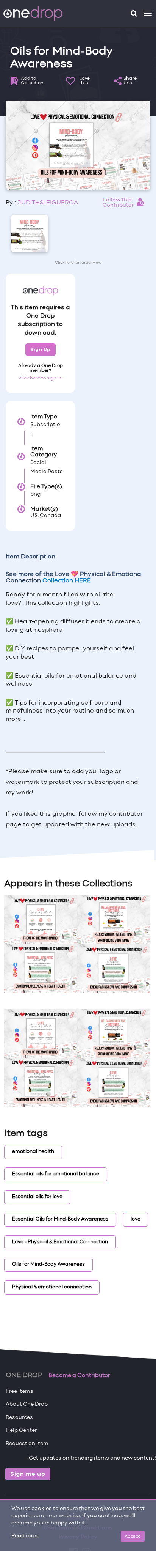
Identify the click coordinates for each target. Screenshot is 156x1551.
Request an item (27, 1443)
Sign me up (27, 1474)
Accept (133, 1536)
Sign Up (40, 349)
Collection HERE (66, 581)
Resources (19, 1417)
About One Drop (27, 1404)
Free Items (19, 1391)
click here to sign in (40, 378)
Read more (25, 1536)
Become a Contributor (79, 1375)
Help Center (21, 1430)
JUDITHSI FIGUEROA (47, 203)
